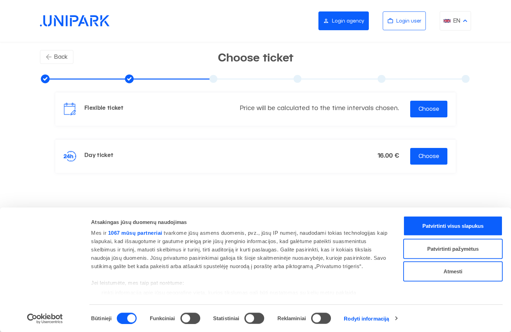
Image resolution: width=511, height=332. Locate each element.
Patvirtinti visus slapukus (453, 226)
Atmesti (453, 271)
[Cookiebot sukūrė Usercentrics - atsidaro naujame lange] (45, 318)
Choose (429, 109)
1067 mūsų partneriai (135, 233)
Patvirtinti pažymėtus (453, 248)
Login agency (348, 21)
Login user (408, 21)
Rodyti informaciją (366, 318)
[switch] (190, 318)
